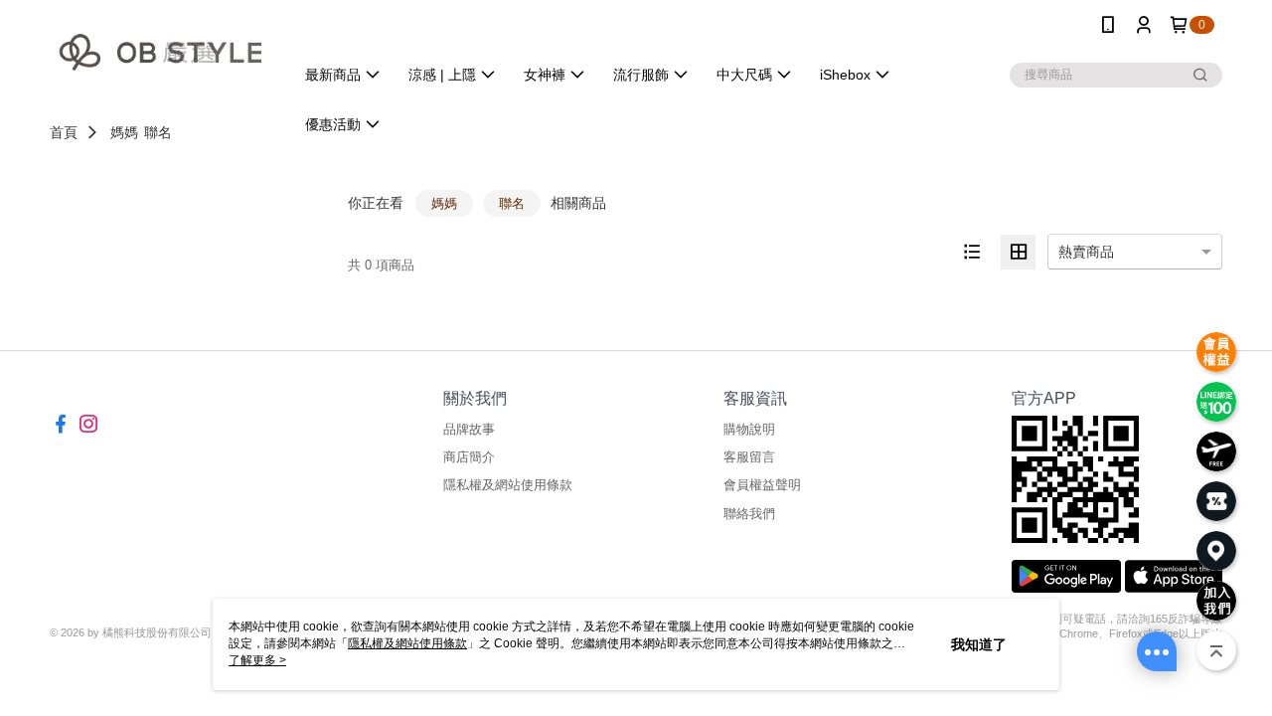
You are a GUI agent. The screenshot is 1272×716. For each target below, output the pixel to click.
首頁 (64, 132)
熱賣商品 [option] (1086, 252)
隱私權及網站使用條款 (507, 484)
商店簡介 (469, 456)
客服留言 (749, 456)
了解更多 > (257, 660)
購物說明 (749, 429)
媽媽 (124, 132)
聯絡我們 (749, 513)
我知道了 (979, 644)
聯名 (158, 132)
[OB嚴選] (160, 52)
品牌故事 (469, 429)
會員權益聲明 (762, 484)
